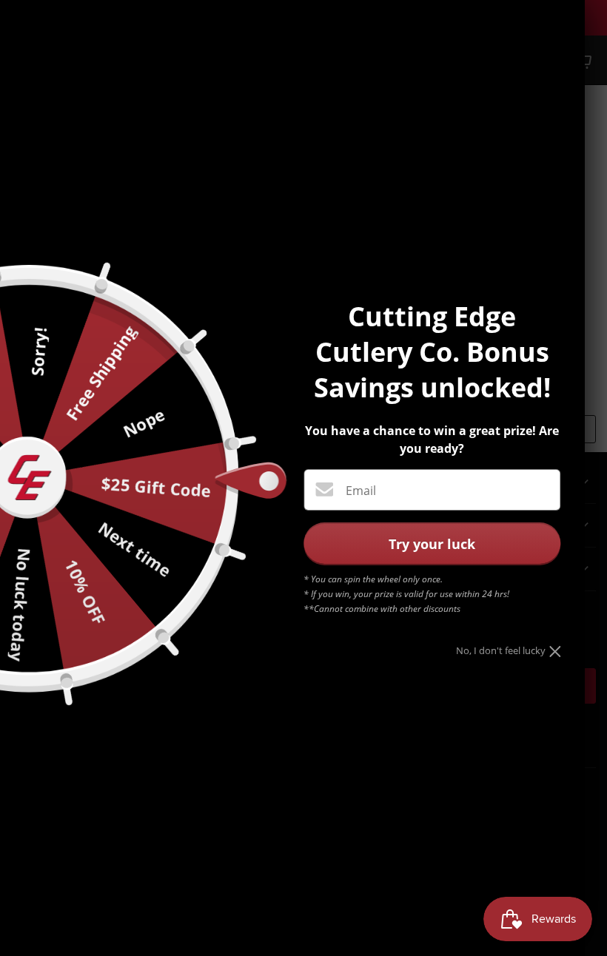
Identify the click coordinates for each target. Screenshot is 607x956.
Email (361, 490)
